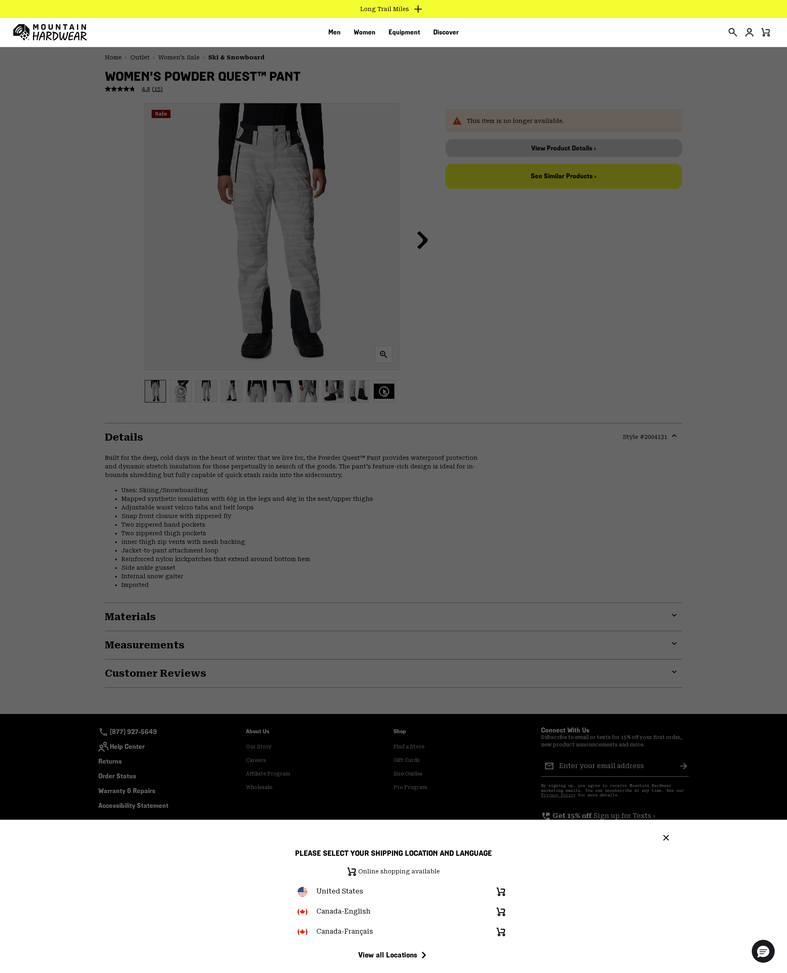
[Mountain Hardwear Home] (50, 32)
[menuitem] (334, 32)
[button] (763, 951)
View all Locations (387, 954)
